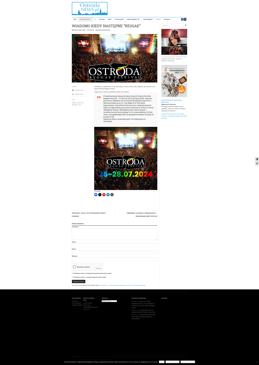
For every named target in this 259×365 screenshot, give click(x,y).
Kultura (102, 19)
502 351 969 (86, 305)
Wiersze (158, 19)
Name (74, 242)
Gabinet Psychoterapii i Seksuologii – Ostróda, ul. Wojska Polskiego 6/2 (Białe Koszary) (174, 116)
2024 (79, 105)
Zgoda (162, 362)
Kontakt (167, 19)
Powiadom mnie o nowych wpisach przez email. (90, 277)
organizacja (80, 102)
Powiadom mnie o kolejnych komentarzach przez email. (93, 273)
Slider (83, 30)
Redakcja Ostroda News (103, 30)
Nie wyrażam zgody (172, 362)
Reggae (74, 102)
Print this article (78, 94)
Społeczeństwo (85, 19)
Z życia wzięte (119, 19)
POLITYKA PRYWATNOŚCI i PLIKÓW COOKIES (77, 303)
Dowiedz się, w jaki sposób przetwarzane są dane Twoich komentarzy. (123, 285)
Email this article (79, 90)
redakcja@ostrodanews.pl (90, 307)
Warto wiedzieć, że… (133, 19)
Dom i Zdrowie (148, 19)
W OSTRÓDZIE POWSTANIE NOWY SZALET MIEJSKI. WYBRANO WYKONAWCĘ (143, 317)
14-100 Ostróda (87, 303)
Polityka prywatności (187, 362)
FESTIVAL (74, 105)
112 (95, 19)
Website (74, 256)
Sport (109, 19)
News (75, 19)
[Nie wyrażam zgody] (256, 362)
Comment (75, 227)
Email (74, 249)
